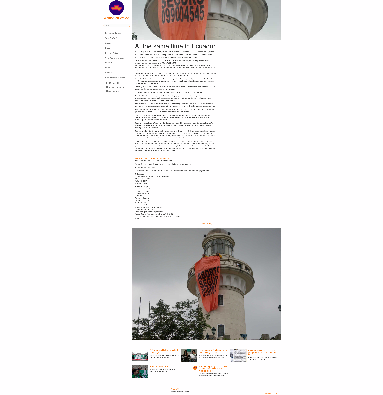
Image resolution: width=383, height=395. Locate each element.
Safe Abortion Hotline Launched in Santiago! (164, 351)
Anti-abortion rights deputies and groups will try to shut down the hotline (262, 352)
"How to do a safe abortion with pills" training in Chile (213, 351)
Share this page (113, 91)
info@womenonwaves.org (116, 87)
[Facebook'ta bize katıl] (106, 83)
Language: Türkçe (113, 32)
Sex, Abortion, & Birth (114, 57)
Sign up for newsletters (115, 77)
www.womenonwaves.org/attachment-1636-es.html (153, 158)
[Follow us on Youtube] (114, 83)
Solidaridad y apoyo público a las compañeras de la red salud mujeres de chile (213, 368)
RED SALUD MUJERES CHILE (163, 366)
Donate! (108, 67)
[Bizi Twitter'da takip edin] (110, 83)
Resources (110, 62)
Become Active (111, 52)
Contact (108, 72)
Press (107, 47)
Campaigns (110, 43)
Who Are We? (111, 38)
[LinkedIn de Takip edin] (118, 83)
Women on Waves (116, 17)
